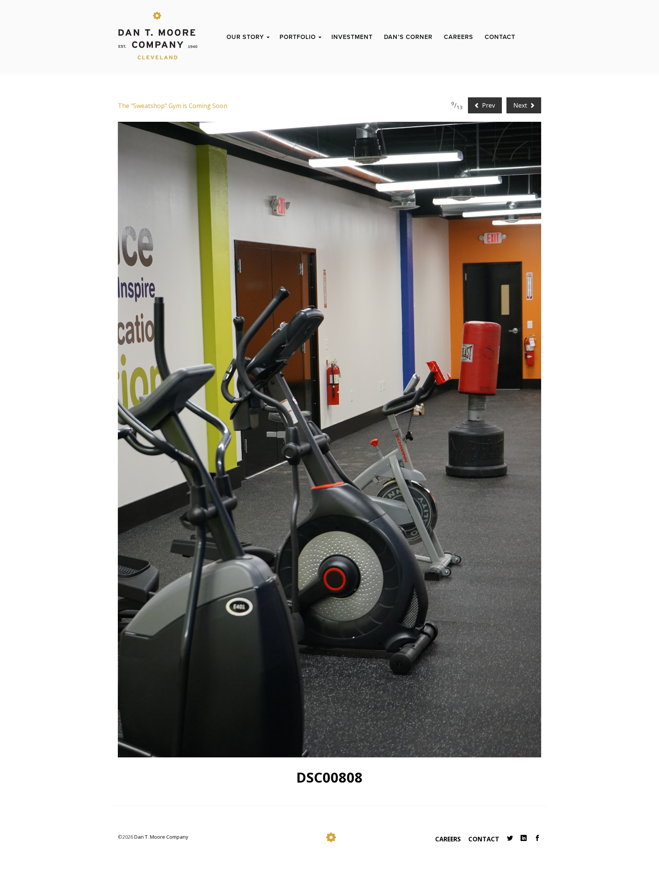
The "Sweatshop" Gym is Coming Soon (172, 106)
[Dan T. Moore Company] (158, 29)
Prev (488, 105)
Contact (483, 839)
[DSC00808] (329, 439)
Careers (448, 839)
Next (521, 105)
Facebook (537, 838)
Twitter (510, 838)
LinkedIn (523, 838)
